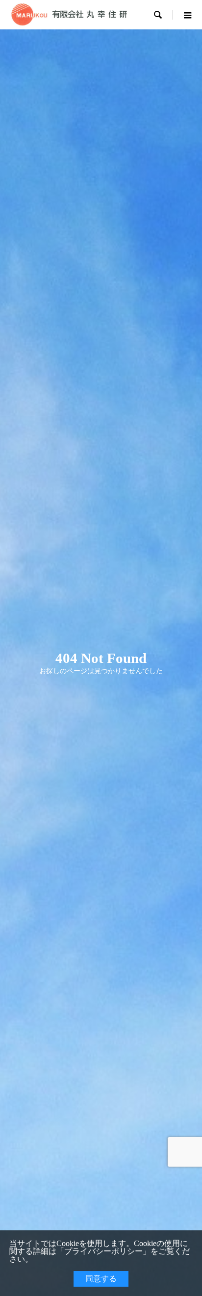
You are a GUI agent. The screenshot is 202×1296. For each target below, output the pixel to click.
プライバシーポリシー (103, 1251)
